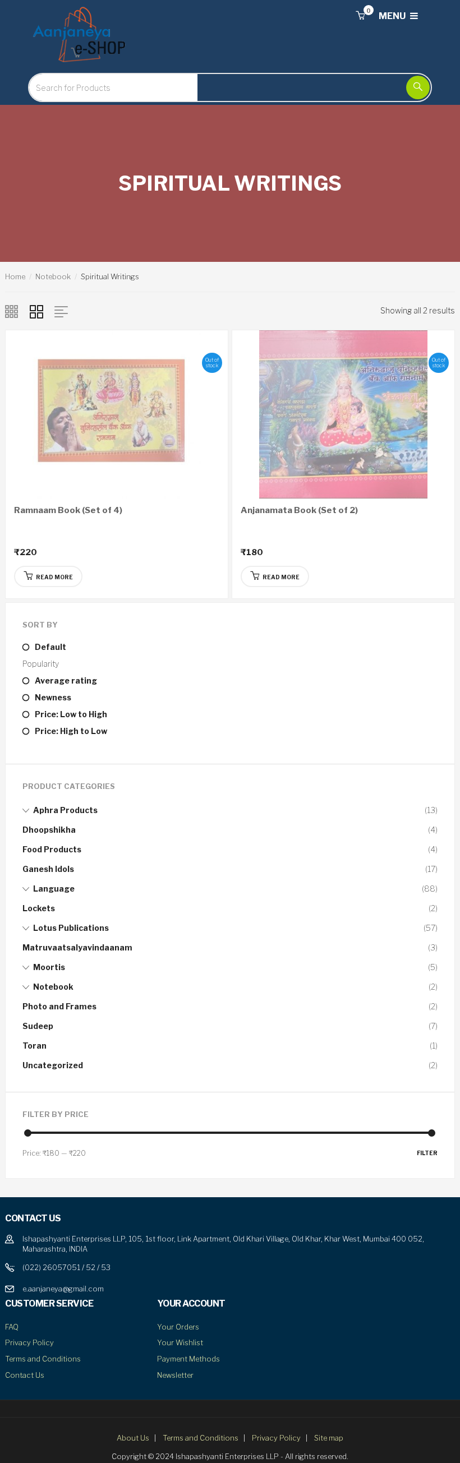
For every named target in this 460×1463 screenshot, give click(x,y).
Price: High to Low (71, 731)
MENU (393, 16)
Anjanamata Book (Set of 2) (299, 510)
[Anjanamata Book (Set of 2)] (343, 413)
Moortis (49, 967)
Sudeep (37, 1026)
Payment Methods (188, 1358)
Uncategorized (52, 1065)
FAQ (12, 1326)
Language (54, 888)
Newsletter (175, 1374)
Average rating (66, 680)
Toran (34, 1045)
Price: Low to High (71, 714)
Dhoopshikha (49, 829)
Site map (328, 1437)
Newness (53, 697)
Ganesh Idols (48, 869)
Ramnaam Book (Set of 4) (68, 510)
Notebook (53, 276)
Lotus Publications (71, 928)
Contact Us (24, 1374)
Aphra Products (65, 810)
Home (15, 276)
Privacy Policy (29, 1342)
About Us (133, 1437)
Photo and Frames (59, 1006)
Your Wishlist (180, 1342)
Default (50, 647)
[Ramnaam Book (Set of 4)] (117, 413)
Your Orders (178, 1326)
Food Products (51, 849)
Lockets (38, 908)
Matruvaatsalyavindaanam (77, 947)
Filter (427, 1153)
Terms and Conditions (43, 1358)
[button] (360, 16)
